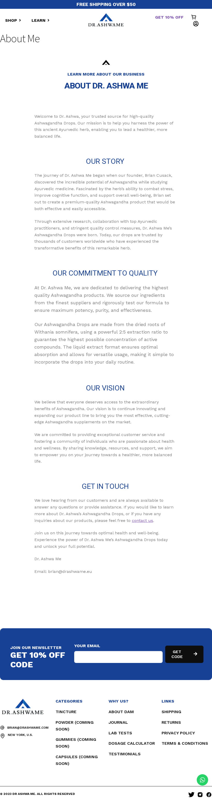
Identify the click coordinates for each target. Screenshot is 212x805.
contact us (142, 520)
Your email (87, 645)
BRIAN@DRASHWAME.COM (28, 727)
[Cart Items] (195, 17)
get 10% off (169, 17)
